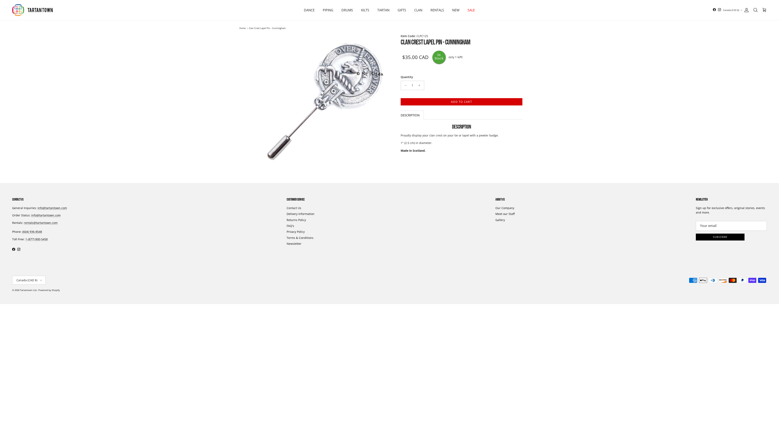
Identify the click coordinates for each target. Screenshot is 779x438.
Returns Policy (296, 220)
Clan (418, 10)
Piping (328, 10)
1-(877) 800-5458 (36, 239)
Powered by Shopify (49, 290)
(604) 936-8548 (32, 232)
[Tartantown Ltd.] (32, 10)
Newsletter (294, 244)
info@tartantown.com (52, 208)
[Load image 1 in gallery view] (324, 101)
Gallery (500, 220)
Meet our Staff (505, 214)
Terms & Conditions (300, 238)
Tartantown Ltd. (28, 290)
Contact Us (294, 208)
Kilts (365, 10)
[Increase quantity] (420, 85)
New (455, 10)
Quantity (407, 77)
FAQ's (290, 226)
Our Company (504, 208)
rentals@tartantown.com (41, 223)
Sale (471, 10)
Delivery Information (300, 214)
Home (242, 28)
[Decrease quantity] (404, 85)
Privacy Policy (296, 232)
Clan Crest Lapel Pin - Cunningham (267, 28)
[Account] (745, 10)
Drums (347, 10)
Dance (309, 10)
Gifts (402, 10)
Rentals (437, 10)
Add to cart (461, 102)
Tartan (383, 10)
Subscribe (720, 237)
